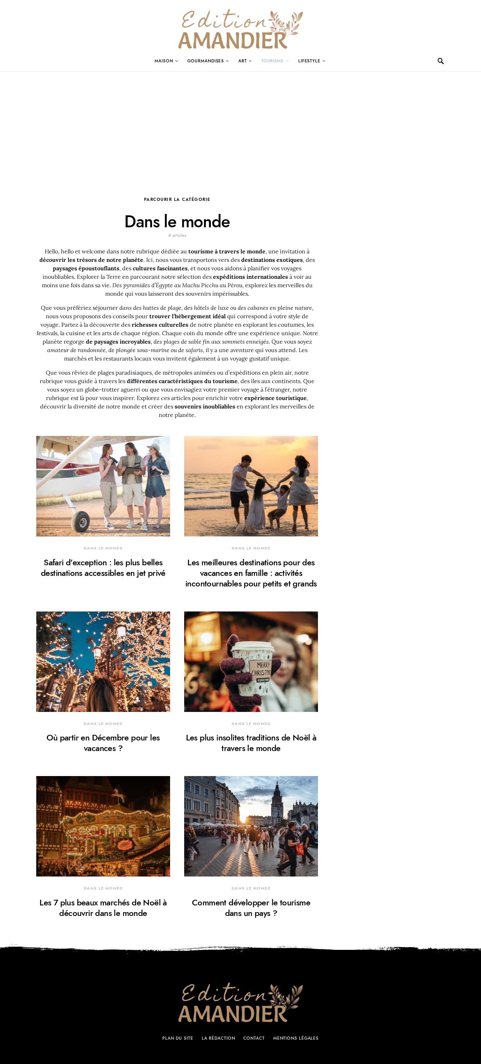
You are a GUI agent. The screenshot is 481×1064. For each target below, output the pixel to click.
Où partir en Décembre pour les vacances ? (103, 743)
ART (242, 61)
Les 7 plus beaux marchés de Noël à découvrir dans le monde (103, 908)
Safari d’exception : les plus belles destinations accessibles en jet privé (103, 567)
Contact (253, 1038)
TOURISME (272, 61)
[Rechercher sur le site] (441, 61)
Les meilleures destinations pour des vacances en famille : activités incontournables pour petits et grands (251, 572)
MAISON (164, 61)
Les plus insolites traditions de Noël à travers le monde (251, 743)
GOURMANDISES (205, 61)
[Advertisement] (240, 124)
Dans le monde (103, 548)
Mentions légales (296, 1038)
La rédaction (218, 1038)
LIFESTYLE (309, 61)
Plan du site (177, 1038)
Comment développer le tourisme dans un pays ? (251, 908)
